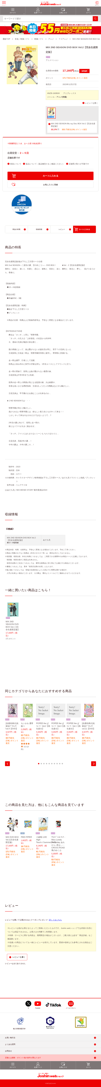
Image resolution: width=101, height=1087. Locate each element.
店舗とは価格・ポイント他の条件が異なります (23, 1058)
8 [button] (57, 763)
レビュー (62, 229)
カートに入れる (50, 176)
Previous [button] (7, 763)
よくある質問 (10, 1044)
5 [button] (49, 763)
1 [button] (38, 763)
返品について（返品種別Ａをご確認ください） (45, 164)
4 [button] (46, 763)
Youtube (37, 1008)
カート (88, 12)
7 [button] (54, 763)
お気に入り (63, 12)
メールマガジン (71, 1008)
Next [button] (93, 763)
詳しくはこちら (55, 920)
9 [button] (59, 763)
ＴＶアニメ (63, 39)
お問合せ (8, 1051)
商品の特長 (16, 229)
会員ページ (38, 12)
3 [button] (44, 763)
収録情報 (39, 229)
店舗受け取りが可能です (79, 164)
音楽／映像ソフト (22, 39)
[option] (12, 623)
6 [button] (51, 763)
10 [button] (62, 763)
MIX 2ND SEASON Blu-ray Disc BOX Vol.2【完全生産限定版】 (73, 125)
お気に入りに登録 (50, 185)
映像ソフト (39, 39)
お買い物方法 (10, 1038)
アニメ (51, 39)
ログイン (97, 5)
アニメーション (52, 60)
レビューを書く (91, 103)
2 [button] (41, 763)
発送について (15, 164)
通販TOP (6, 39)
